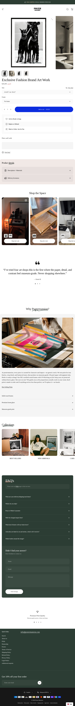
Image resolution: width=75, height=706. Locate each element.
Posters (4, 647)
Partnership (5, 644)
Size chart (70, 87)
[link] (30, 632)
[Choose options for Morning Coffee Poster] (34, 236)
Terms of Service (6, 649)
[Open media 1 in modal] (52, 19)
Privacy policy (26, 702)
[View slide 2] (37, 284)
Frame (3, 97)
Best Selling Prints (7, 387)
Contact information (53, 702)
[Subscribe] (39, 683)
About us (4, 638)
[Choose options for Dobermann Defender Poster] (6, 236)
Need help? (7, 152)
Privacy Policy (6, 658)
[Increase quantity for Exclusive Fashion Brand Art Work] (11, 109)
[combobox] (69, 704)
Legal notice (46, 702)
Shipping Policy (6, 652)
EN (71, 704)
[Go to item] (5, 73)
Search (4, 636)
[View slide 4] (41, 622)
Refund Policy (6, 655)
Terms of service (33, 702)
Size (3, 88)
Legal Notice (5, 660)
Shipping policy (40, 702)
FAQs (17, 486)
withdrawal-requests (7, 663)
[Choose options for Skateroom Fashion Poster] (10, 236)
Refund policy (20, 702)
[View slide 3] (40, 284)
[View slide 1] (35, 284)
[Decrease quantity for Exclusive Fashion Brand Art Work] (4, 109)
